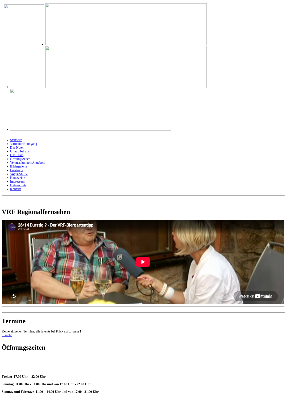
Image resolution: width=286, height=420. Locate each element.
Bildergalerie (18, 166)
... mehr (7, 335)
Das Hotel (16, 147)
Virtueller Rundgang (23, 144)
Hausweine (17, 177)
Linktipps (16, 170)
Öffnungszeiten (20, 159)
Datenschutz (18, 185)
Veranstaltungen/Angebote (27, 162)
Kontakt (15, 189)
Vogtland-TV (19, 174)
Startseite (16, 140)
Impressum (17, 181)
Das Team (16, 155)
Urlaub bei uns (20, 151)
